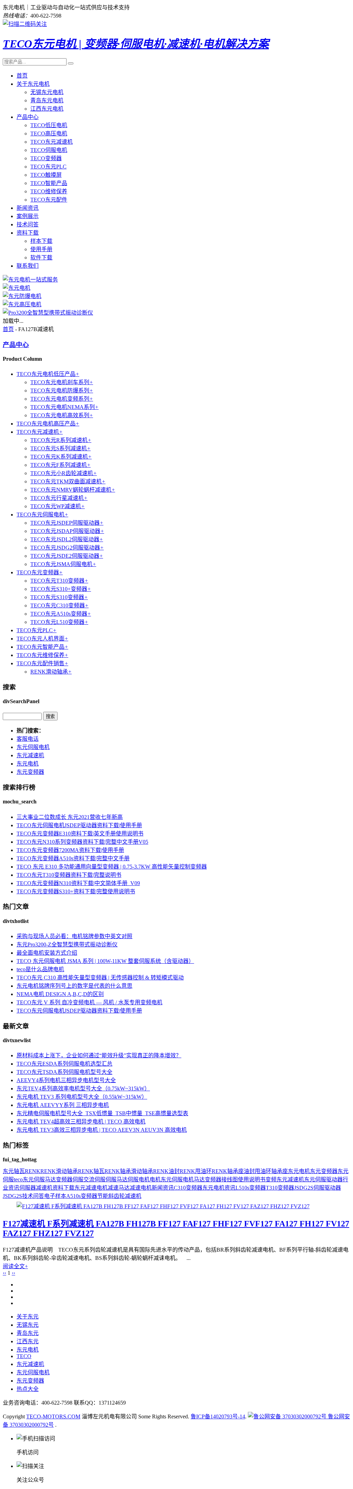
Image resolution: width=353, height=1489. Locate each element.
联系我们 (28, 266)
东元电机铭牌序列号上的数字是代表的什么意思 (74, 986)
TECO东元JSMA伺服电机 (63, 564)
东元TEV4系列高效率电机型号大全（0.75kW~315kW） (83, 1088)
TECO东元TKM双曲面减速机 (67, 481)
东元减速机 (30, 755)
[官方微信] (25, 24)
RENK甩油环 (196, 1171)
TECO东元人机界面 (42, 638)
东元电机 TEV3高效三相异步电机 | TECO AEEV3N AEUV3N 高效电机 (102, 1130)
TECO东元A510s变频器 (60, 614)
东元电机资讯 (218, 1188)
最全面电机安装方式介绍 (47, 953)
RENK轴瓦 (91, 1171)
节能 (102, 1196)
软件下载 (41, 257)
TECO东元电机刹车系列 (61, 382)
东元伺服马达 (39, 1179)
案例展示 (28, 216)
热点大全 (28, 1389)
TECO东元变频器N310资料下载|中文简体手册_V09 (78, 883)
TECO (24, 1356)
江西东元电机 (46, 109)
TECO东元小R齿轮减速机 (63, 473)
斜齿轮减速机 (124, 1196)
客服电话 (28, 739)
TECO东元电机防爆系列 (61, 390)
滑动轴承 (142, 1171)
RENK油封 (166, 1171)
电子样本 (55, 1196)
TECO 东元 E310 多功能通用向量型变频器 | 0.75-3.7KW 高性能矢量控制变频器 (112, 867)
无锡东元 (28, 1325)
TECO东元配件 (48, 200)
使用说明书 (251, 1179)
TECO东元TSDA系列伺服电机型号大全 (64, 1072)
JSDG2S (12, 1196)
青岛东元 (28, 1333)
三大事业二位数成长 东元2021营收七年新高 (70, 817)
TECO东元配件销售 (42, 663)
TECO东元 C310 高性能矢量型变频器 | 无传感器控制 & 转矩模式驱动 (100, 977)
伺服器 (27, 1188)
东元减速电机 (91, 1188)
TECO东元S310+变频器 (60, 589)
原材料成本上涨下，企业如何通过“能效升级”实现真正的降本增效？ (99, 1055)
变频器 (64, 1179)
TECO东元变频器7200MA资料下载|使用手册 (70, 850)
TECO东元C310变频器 (59, 605)
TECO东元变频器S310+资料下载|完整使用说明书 (76, 891)
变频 (270, 1179)
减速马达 (119, 1188)
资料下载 (28, 233)
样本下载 (41, 241)
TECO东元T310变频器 (59, 581)
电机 (155, 1179)
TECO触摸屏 (46, 175)
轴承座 (279, 1171)
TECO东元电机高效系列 (61, 415)
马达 (199, 1179)
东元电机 (28, 764)
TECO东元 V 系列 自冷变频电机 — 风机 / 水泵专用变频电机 (89, 1002)
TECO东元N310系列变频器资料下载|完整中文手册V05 (82, 842)
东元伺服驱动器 (323, 1179)
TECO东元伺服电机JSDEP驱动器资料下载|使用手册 (79, 825)
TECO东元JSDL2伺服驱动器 (66, 539)
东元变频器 (30, 772)
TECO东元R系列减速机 (60, 440)
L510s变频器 (250, 1188)
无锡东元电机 (46, 92)
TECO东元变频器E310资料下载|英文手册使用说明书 (80, 833)
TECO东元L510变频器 (59, 622)
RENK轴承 (117, 1171)
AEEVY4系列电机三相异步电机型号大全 (66, 1080)
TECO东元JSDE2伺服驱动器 (66, 556)
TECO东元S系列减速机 (60, 448)
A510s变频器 (81, 1196)
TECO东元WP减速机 (57, 506)
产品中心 (28, 117)
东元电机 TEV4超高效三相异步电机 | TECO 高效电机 (81, 1122)
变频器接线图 (221, 1179)
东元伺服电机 (33, 747)
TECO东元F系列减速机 (60, 465)
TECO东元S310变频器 (59, 597)
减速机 (44, 1188)
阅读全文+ (15, 1266)
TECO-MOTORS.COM (53, 1416)
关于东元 (28, 1316)
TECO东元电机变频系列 (61, 399)
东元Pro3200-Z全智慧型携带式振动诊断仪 (67, 944)
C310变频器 (188, 1188)
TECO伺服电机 (48, 150)
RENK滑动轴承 (51, 672)
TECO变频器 (46, 158)
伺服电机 (139, 1179)
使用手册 (41, 249)
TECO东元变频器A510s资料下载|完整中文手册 (73, 858)
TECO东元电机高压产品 (48, 424)
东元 (8, 1171)
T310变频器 (280, 1188)
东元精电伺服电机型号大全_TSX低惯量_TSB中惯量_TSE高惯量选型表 (102, 1113)
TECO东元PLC (48, 167)
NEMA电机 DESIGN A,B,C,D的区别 (60, 994)
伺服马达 (116, 1179)
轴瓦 (19, 1171)
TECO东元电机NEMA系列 (64, 407)
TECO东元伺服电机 (42, 514)
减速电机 (141, 1188)
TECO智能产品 (48, 183)
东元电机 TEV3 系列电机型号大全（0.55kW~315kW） (82, 1097)
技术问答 (28, 224)
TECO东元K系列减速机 (61, 457)
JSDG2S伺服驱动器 (317, 1188)
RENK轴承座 (228, 1171)
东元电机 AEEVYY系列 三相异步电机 (63, 1105)
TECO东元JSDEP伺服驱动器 (66, 523)
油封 (249, 1171)
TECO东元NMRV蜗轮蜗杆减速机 (72, 490)
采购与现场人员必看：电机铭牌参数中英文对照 (74, 936)
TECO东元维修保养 (42, 655)
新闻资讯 (28, 208)
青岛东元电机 (46, 100)
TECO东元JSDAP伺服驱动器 (67, 531)
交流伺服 (94, 1179)
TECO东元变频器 (40, 572)
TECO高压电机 (48, 133)
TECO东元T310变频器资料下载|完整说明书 (69, 875)
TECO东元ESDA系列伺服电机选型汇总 (64, 1064)
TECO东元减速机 (51, 142)
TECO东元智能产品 (42, 647)
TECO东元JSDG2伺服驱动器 (67, 548)
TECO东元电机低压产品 (48, 374)
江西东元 (28, 1341)
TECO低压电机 (48, 125)
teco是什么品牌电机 (40, 969)
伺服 (77, 1179)
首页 (22, 76)
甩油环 (263, 1171)
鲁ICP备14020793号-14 (218, 1416)
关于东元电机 (33, 84)
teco (18, 1179)
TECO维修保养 (48, 191)
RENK (32, 1171)
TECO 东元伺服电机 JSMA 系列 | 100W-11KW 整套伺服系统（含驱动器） (105, 961)
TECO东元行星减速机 (59, 498)
